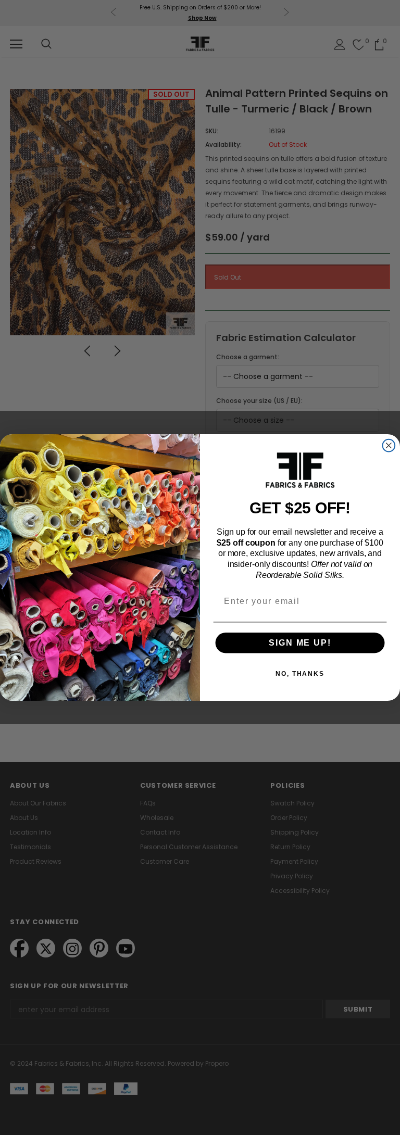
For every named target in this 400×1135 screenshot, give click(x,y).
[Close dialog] (389, 445)
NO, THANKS (300, 673)
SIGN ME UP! (300, 642)
